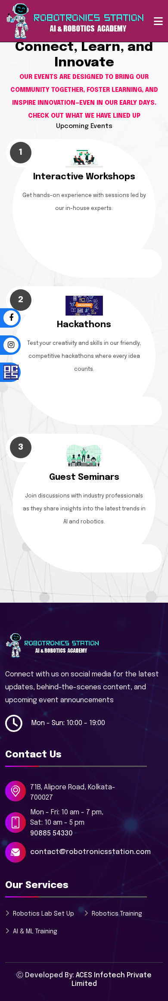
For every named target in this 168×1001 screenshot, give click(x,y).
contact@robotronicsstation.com (90, 852)
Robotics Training (117, 914)
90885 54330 (51, 833)
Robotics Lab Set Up (43, 914)
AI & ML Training (35, 932)
